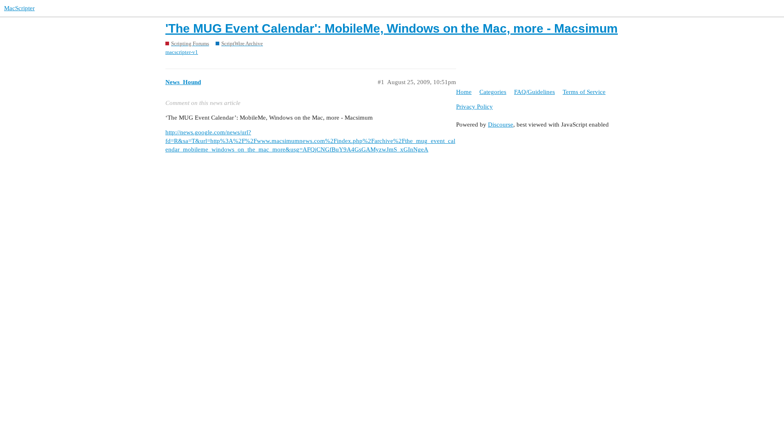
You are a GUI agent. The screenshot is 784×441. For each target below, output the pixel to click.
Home (464, 92)
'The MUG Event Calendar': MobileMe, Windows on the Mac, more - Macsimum (391, 28)
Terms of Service (584, 92)
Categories (492, 92)
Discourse (500, 124)
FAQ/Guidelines (534, 92)
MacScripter (19, 8)
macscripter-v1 (181, 52)
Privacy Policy (474, 106)
